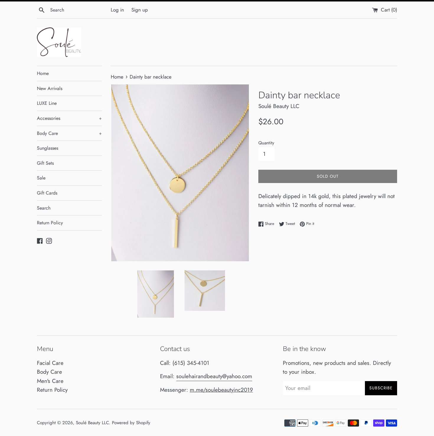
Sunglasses (47, 148)
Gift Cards (47, 193)
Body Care (69, 133)
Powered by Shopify (131, 422)
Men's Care (50, 381)
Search (43, 208)
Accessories (69, 118)
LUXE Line (47, 103)
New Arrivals (49, 88)
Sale (41, 177)
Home (43, 73)
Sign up (139, 9)
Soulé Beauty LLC (92, 422)
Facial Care (50, 363)
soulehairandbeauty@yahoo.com (214, 376)
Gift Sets (45, 163)
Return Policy (50, 222)
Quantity (266, 143)
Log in (117, 9)
